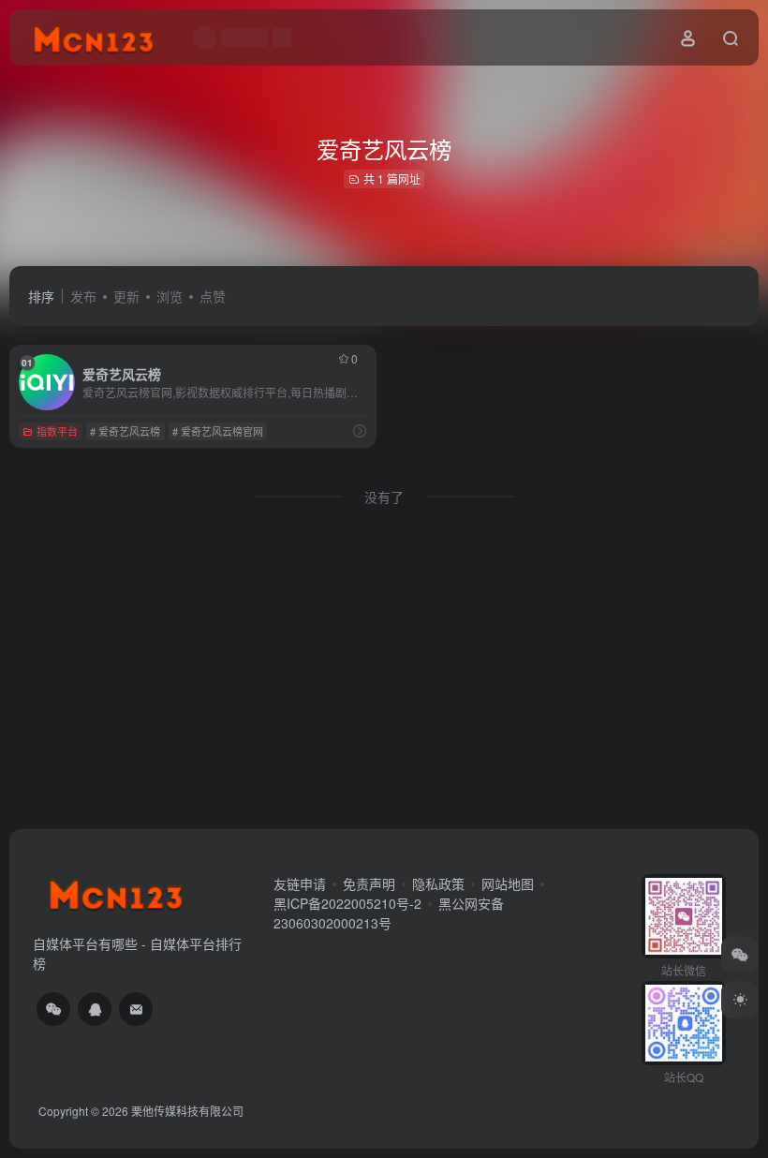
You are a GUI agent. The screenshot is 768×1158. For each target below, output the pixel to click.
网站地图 (507, 883)
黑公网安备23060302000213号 (388, 913)
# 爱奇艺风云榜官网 (217, 430)
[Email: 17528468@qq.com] (136, 1009)
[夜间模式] (740, 999)
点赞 (212, 296)
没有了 (384, 496)
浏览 (169, 296)
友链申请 (299, 883)
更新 (126, 296)
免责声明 (369, 883)
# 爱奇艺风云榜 (125, 430)
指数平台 (57, 430)
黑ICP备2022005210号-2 (347, 903)
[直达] (359, 430)
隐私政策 (438, 883)
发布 (83, 296)
